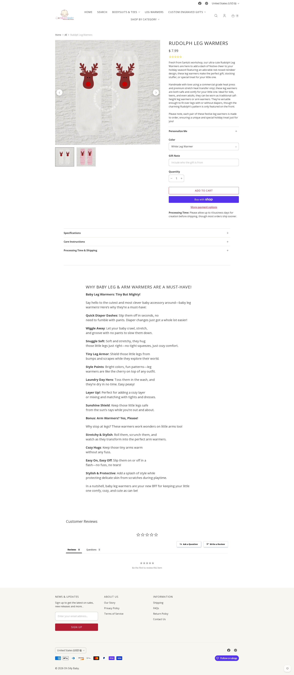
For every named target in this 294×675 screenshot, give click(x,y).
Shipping (158, 602)
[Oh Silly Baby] (64, 15)
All (66, 34)
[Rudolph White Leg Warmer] (107, 92)
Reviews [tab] (72, 549)
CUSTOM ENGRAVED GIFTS (185, 12)
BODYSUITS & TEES (124, 12)
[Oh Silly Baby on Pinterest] (206, 3)
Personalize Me (178, 131)
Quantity (174, 171)
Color (172, 139)
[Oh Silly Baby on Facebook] (199, 3)
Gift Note (174, 155)
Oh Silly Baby (71, 668)
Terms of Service (113, 613)
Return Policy (160, 613)
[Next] (156, 92)
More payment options (204, 207)
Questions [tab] (91, 549)
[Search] (216, 15)
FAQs (156, 608)
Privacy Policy (111, 608)
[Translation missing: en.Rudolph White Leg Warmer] (64, 156)
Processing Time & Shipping (80, 250)
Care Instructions (74, 241)
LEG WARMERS (154, 12)
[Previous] (59, 92)
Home (58, 34)
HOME (88, 12)
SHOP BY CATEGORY (144, 19)
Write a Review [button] (217, 544)
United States (224, 3)
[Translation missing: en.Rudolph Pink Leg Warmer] (86, 156)
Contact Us (159, 619)
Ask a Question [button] (190, 544)
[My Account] (224, 15)
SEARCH (102, 12)
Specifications (72, 233)
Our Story (109, 602)
